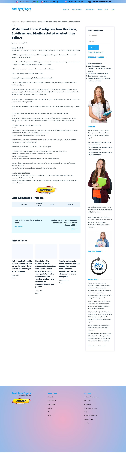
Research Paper (89, 419)
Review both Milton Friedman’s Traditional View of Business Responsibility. (64, 222)
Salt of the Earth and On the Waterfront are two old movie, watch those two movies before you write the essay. (22, 266)
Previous (20, 226)
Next (73, 229)
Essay (85, 412)
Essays (14, 25)
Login (112, 9)
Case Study (87, 400)
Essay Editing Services (90, 415)
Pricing (100, 9)
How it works (90, 9)
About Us (66, 9)
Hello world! (101, 346)
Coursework (87, 404)
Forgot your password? (95, 52)
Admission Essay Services (91, 397)
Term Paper (87, 423)
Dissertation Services (90, 408)
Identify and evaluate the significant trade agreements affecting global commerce (98, 327)
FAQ (106, 9)
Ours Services (76, 9)
